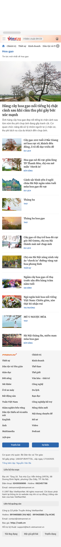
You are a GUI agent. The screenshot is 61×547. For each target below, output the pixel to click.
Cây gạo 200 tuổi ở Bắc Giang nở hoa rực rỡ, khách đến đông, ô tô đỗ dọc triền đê (41, 143)
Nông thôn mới (40, 407)
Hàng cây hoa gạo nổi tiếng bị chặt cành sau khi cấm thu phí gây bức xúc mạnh (30, 110)
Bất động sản (9, 396)
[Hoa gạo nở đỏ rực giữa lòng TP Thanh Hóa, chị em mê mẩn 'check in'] (11, 164)
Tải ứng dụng (11, 534)
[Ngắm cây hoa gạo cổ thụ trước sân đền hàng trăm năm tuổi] (11, 281)
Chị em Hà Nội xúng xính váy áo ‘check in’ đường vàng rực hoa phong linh (41, 260)
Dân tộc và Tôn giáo (12, 366)
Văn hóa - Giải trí (41, 378)
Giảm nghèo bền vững (13, 407)
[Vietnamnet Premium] (9, 356)
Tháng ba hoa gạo (34, 218)
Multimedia (8, 431)
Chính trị (11, 46)
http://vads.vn (18, 522)
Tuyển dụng (50, 534)
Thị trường (29, 308)
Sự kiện (45, 445)
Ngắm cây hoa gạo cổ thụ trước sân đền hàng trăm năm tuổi (38, 280)
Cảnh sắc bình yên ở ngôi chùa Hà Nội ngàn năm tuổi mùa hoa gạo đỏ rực (40, 183)
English (6, 419)
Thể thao (36, 366)
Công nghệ (37, 384)
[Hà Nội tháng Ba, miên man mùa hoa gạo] (11, 340)
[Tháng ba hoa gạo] (11, 223)
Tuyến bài (15, 445)
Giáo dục (6, 372)
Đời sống (28, 171)
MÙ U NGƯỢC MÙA (35, 316)
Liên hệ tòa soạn (11, 469)
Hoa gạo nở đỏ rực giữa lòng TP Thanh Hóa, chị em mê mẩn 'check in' (40, 163)
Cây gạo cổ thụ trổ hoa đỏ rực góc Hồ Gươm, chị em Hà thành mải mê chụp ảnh (41, 241)
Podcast (36, 431)
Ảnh (4, 425)
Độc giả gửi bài (31, 534)
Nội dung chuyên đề (42, 413)
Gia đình (28, 288)
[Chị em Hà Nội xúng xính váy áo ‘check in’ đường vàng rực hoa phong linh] (11, 262)
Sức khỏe (6, 384)
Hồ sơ (35, 419)
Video (35, 425)
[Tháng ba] (11, 204)
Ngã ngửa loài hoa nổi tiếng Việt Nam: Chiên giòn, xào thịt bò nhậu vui (40, 300)
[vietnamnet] (14, 40)
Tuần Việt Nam (10, 402)
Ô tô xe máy (8, 390)
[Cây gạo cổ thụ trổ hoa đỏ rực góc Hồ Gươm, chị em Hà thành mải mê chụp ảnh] (11, 242)
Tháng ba (29, 199)
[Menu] (4, 39)
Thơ (26, 204)
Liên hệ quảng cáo (12, 503)
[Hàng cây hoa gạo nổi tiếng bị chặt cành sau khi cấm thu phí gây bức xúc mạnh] (30, 81)
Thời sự (22, 46)
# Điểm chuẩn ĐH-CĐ (33, 39)
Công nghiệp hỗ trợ (42, 402)
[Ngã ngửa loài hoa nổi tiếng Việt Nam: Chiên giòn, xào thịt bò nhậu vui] (11, 301)
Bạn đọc (36, 396)
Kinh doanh (34, 46)
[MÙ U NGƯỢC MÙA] (11, 321)
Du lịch (27, 151)
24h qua (6, 437)
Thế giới (36, 372)
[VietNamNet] (3, 46)
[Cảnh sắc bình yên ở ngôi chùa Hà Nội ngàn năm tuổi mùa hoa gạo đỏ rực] (11, 184)
